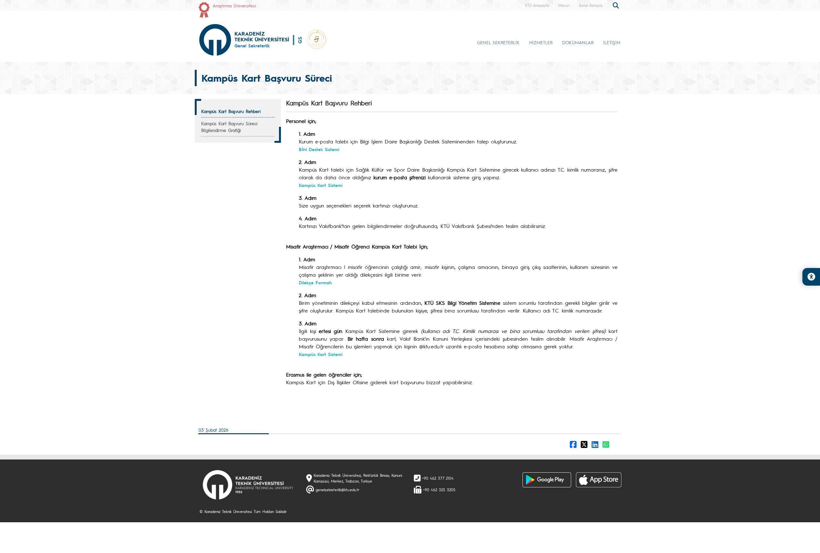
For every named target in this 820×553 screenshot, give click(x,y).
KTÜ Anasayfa (537, 5)
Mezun (564, 5)
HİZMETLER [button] (541, 42)
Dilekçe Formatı (315, 282)
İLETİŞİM (611, 42)
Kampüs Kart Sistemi (320, 185)
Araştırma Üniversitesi (234, 5)
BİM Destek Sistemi (319, 149)
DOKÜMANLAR (578, 42)
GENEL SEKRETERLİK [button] (498, 42)
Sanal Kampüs (591, 5)
